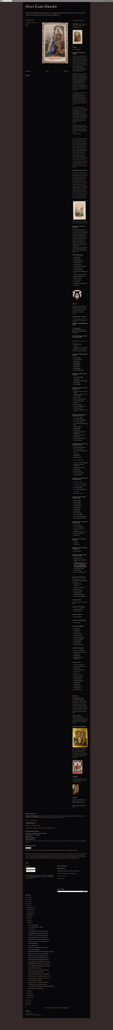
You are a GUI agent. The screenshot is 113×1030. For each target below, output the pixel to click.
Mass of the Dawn (77, 589)
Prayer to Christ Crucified (79, 666)
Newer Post (28, 71)
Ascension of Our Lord (78, 644)
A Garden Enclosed (78, 474)
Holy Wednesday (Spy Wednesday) (78, 658)
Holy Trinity (76, 285)
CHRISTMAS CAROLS (79, 594)
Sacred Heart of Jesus (78, 269)
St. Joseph (76, 542)
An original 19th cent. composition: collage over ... (38, 982)
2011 (28, 1000)
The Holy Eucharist (78, 525)
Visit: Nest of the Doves (79, 20)
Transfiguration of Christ (79, 434)
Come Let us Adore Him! (79, 587)
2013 (28, 903)
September (30, 914)
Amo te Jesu (76, 673)
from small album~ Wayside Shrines (35, 988)
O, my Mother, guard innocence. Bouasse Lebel (38, 931)
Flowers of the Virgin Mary (34, 949)
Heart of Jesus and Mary (79, 421)
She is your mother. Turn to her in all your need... (38, 941)
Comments (29, 871)
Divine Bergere (77, 394)
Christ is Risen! (77, 628)
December (30, 907)
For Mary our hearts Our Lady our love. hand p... (38, 953)
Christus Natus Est (78, 583)
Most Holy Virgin (77, 344)
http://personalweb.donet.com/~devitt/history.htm (68, 870)
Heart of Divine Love (78, 268)
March (29, 993)
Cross (82, 664)
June (29, 920)
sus (77, 585)
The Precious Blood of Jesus (79, 447)
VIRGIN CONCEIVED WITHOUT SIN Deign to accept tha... (41, 951)
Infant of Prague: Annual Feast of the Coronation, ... (39, 974)
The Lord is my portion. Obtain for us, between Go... (39, 976)
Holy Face (76, 346)
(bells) (79, 328)
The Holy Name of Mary (79, 401)
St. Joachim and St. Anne (79, 472)
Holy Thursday (77, 655)
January (30, 997)
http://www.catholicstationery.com (33, 825)
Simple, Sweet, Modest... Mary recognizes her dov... (39, 939)
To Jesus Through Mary (79, 409)
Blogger (66, 1007)
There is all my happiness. (33, 925)
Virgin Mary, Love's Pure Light (80, 347)
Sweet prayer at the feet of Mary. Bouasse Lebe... (38, 935)
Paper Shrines (77, 281)
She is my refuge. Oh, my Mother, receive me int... (38, 978)
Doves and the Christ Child (79, 572)
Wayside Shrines (77, 505)
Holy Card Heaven (41, 6)
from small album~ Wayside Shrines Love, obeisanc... (39, 961)
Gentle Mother (77, 382)
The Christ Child (77, 262)
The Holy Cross (77, 668)
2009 (28, 1004)
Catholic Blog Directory (35, 876)
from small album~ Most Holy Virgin (36, 972)
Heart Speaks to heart (78, 493)
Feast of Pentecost (32, 929)
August (30, 916)
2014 (28, 901)
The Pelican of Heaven (78, 449)
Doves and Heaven (78, 359)
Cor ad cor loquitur (78, 675)
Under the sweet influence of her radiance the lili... (38, 970)
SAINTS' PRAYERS (77, 715)
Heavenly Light (77, 357)
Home (47, 71)
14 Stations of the (77, 664)
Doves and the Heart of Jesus (80, 485)
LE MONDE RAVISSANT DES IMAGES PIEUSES (36, 833)
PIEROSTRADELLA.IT (30, 839)
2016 (28, 897)
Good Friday (76, 654)
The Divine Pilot (77, 363)
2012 (28, 905)
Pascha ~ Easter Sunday (79, 650)
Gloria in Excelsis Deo (78, 591)
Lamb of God (76, 632)
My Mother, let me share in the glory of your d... (38, 955)
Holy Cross (76, 402)
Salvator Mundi (77, 642)
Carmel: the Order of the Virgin (80, 462)
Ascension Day (77, 622)
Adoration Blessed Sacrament (80, 266)
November (30, 909)
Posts (28, 868)
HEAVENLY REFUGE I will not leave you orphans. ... (39, 963)
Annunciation (77, 544)
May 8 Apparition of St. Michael (34, 968)
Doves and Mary (77, 384)
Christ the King (77, 364)
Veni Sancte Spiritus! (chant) (80, 274)
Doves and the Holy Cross (79, 406)
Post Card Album (77, 592)
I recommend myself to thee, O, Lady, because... (38, 937)
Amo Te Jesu (76, 491)
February (30, 995)
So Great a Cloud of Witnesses (80, 283)
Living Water (77, 453)
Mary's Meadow (77, 259)
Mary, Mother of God (78, 558)
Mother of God (77, 511)
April (29, 991)
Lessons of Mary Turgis (33, 945)
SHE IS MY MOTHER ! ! (33, 943)
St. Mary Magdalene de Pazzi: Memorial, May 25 (38, 933)
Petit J (75, 585)
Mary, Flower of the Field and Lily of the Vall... (38, 947)
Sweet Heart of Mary (78, 418)
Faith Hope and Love (78, 408)
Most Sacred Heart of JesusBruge (35, 980)
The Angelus (75, 328)
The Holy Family (77, 551)
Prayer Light (76, 361)
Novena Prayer (77, 469)
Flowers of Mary (77, 504)
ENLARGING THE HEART (78, 698)
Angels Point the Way (78, 680)
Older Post (66, 71)
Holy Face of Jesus (77, 264)
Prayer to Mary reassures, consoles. (35, 927)
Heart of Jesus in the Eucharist (80, 483)
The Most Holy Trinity (78, 609)
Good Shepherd (77, 257)
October (30, 912)
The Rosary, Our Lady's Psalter (80, 380)
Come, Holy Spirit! (78, 616)
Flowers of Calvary (78, 404)
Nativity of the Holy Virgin (79, 399)
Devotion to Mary (77, 426)
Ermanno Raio (28, 836)
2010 (28, 1002)
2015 (28, 899)
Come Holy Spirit (77, 280)
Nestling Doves (77, 455)
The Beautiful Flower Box (79, 276)
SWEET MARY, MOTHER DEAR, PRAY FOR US (38, 959)
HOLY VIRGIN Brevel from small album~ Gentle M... (39, 966)
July (29, 918)
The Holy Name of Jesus (79, 568)
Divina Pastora (77, 397)
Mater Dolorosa (77, 682)
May (29, 922)
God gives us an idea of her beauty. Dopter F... (38, 984)
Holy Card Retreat (78, 440)
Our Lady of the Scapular (79, 467)
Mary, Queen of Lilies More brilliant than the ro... (38, 957)
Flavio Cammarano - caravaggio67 (32, 835)
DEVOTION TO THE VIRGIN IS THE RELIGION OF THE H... (41, 986)
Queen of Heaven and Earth (79, 438)
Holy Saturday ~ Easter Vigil (80, 652)
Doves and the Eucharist (79, 527)
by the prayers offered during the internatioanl (80, 564)
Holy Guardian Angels (78, 260)
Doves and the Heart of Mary (80, 419)
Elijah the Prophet (78, 471)
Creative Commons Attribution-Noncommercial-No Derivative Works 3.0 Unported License (57, 850)
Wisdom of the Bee (78, 278)
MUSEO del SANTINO (30, 837)
